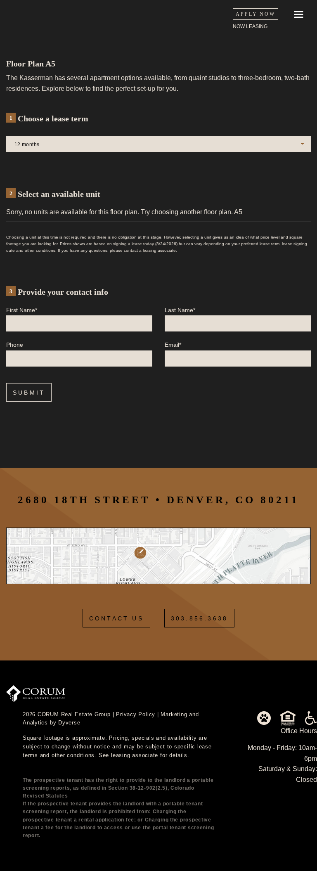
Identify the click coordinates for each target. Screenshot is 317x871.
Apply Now (255, 14)
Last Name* (180, 310)
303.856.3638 (199, 618)
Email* (173, 344)
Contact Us (116, 618)
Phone (14, 344)
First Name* (21, 310)
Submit (29, 392)
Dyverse (69, 723)
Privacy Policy (135, 714)
